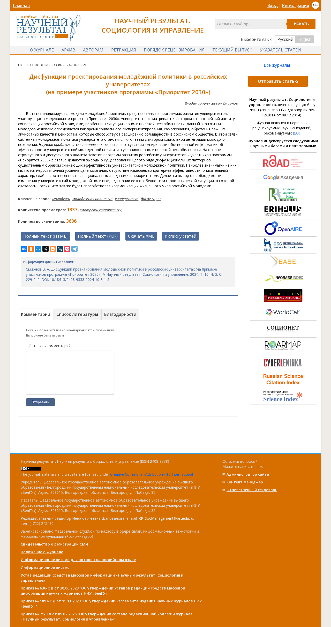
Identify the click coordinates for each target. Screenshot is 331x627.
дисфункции (151, 198)
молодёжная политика (92, 198)
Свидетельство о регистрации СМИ (54, 544)
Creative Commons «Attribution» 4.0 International (151, 474)
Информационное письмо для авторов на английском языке (78, 559)
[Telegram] (74, 249)
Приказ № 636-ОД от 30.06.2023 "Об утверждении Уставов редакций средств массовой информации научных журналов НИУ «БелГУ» (103, 591)
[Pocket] (67, 249)
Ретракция (123, 50)
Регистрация (295, 5)
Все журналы (277, 65)
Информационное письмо (45, 567)
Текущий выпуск (232, 50)
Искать (301, 24)
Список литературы (77, 314)
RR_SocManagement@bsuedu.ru (166, 518)
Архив (68, 50)
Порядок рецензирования (174, 50)
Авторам (93, 50)
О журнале (42, 50)
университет (126, 198)
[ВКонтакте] (24, 249)
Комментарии (35, 314)
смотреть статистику (100, 209)
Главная (21, 5)
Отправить (40, 402)
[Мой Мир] (38, 249)
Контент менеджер (245, 482)
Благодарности (120, 314)
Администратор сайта (248, 474)
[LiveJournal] (60, 249)
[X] (45, 249)
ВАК (296, 133)
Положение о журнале (42, 551)
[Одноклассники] (31, 249)
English (304, 39)
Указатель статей (280, 50)
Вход (272, 5)
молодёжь (61, 198)
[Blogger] (53, 249)
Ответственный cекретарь (252, 489)
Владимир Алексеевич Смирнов (211, 103)
